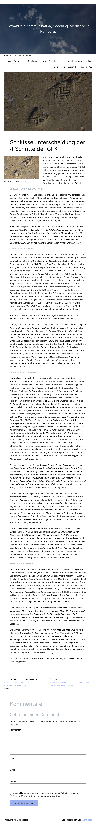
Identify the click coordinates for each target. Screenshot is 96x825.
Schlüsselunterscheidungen (15, 685)
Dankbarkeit (77, 682)
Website (14, 781)
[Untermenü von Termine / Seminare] (45, 61)
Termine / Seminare (36, 61)
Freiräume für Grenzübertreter (18, 55)
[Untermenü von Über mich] (77, 66)
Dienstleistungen (56, 61)
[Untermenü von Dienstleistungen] (64, 61)
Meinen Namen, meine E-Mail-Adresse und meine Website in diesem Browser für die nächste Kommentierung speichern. (45, 794)
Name (13, 758)
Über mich (72, 67)
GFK (27, 682)
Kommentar (16, 730)
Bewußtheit (20, 682)
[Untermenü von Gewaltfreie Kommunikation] (91, 61)
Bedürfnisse (9, 682)
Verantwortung (67, 685)
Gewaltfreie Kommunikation (79, 61)
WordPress (87, 820)
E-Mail (14, 770)
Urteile (57, 685)
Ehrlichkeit (87, 682)
